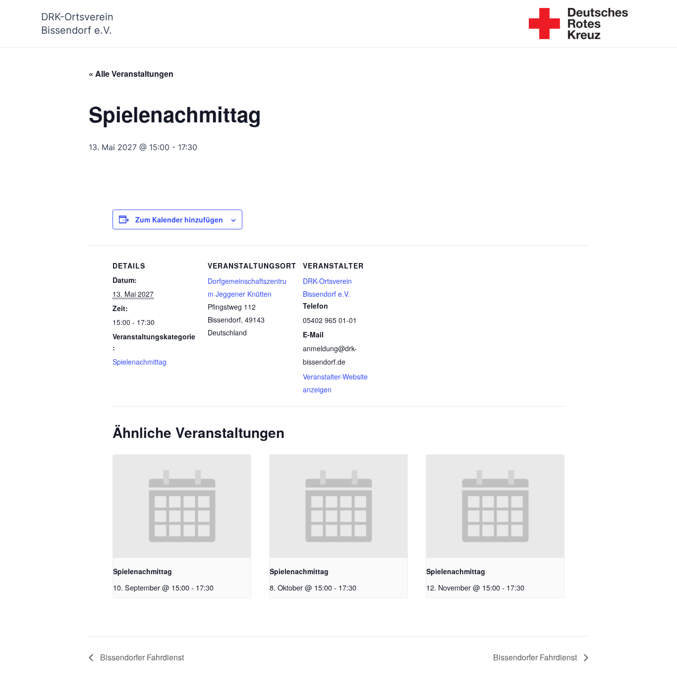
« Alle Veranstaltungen (131, 73)
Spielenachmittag (140, 362)
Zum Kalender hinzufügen (179, 219)
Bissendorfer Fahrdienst (141, 657)
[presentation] (182, 506)
